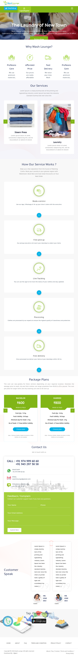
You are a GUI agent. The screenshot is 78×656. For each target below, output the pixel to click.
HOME (8, 643)
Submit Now (14, 530)
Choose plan (20, 429)
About (17, 643)
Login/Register (24, 11)
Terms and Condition (38, 643)
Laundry (57, 142)
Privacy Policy (56, 643)
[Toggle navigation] (72, 8)
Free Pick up (12, 8)
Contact (68, 643)
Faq (25, 643)
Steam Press (21, 132)
